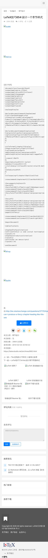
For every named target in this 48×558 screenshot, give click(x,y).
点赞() (25, 323)
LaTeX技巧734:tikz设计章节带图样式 (25, 360)
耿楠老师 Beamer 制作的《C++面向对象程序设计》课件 (13, 398)
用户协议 (13, 532)
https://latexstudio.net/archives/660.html (20, 351)
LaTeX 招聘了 (13, 380)
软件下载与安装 (34, 398)
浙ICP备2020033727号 (27, 550)
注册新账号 (15, 444)
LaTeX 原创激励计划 (34, 380)
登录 (6, 444)
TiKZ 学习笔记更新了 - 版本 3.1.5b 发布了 (24, 465)
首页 (5, 11)
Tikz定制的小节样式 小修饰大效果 (24, 357)
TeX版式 (13, 11)
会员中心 (22, 532)
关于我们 (5, 532)
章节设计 (22, 11)
